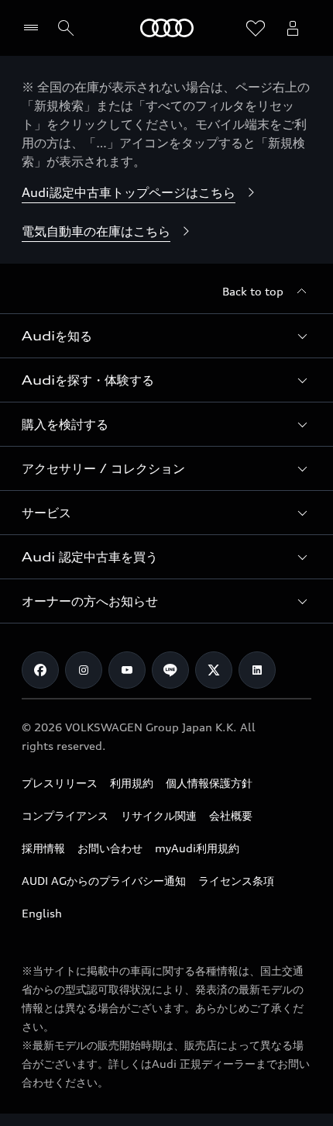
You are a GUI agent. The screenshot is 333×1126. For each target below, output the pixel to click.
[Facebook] (40, 670)
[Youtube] (127, 670)
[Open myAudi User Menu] (292, 28)
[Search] (65, 28)
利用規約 (131, 782)
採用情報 (43, 848)
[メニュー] (34, 27)
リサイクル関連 (159, 815)
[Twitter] (213, 670)
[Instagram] (83, 670)
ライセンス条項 (236, 880)
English (42, 913)
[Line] (170, 670)
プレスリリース (60, 782)
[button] (166, 335)
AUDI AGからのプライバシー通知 (104, 880)
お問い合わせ (109, 848)
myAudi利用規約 (197, 848)
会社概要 (230, 815)
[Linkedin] (257, 670)
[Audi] (167, 28)
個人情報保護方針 (209, 782)
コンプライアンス (65, 815)
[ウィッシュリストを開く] (255, 28)
